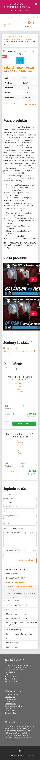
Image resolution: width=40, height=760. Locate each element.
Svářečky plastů (12, 647)
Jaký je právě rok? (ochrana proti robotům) (19, 550)
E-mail (5, 511)
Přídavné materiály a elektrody (18, 618)
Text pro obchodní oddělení (14, 528)
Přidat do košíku (24, 423)
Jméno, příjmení (9, 494)
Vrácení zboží (9, 701)
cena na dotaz (30, 104)
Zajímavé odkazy (10, 713)
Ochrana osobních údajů (13, 706)
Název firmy (8, 502)
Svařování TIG (11, 610)
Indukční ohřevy (12, 643)
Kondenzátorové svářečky (16, 578)
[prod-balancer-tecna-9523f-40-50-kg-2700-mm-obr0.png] (20, 60)
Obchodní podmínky (12, 695)
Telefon (6, 519)
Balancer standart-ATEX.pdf (8, 351)
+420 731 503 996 (11, 672)
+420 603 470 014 (11, 681)
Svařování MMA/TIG (13, 601)
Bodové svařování (13, 574)
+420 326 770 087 (10, 677)
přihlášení (8, 17)
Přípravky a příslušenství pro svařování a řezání (21, 624)
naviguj (21, 17)
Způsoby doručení (11, 699)
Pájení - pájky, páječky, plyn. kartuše (19, 634)
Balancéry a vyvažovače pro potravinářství (21, 590)
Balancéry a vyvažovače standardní (19, 39)
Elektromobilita (10, 708)
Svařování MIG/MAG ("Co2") (16, 605)
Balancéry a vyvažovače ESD (17, 597)
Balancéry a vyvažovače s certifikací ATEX (21, 593)
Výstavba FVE (9, 711)
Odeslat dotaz (27, 560)
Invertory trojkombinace (15, 569)
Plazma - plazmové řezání (16, 614)
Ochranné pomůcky (13, 630)
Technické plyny (12, 638)
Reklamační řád (10, 704)
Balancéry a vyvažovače (12, 36)
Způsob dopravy (10, 697)
